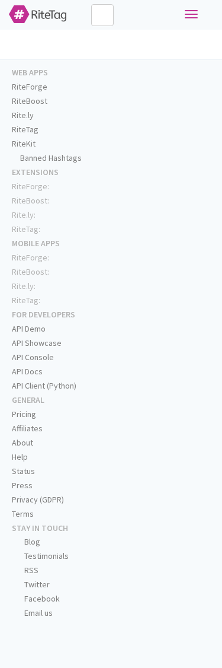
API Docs (27, 371)
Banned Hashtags (50, 157)
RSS (30, 570)
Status (23, 471)
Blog (31, 541)
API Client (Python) (44, 385)
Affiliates (27, 428)
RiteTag (25, 129)
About (22, 442)
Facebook (41, 598)
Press (22, 485)
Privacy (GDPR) (38, 499)
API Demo (29, 328)
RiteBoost (29, 101)
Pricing (24, 414)
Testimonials (45, 556)
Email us (37, 612)
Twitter (36, 584)
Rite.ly (23, 115)
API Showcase (37, 343)
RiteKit (24, 143)
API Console (33, 357)
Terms (23, 513)
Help (20, 456)
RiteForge (29, 86)
